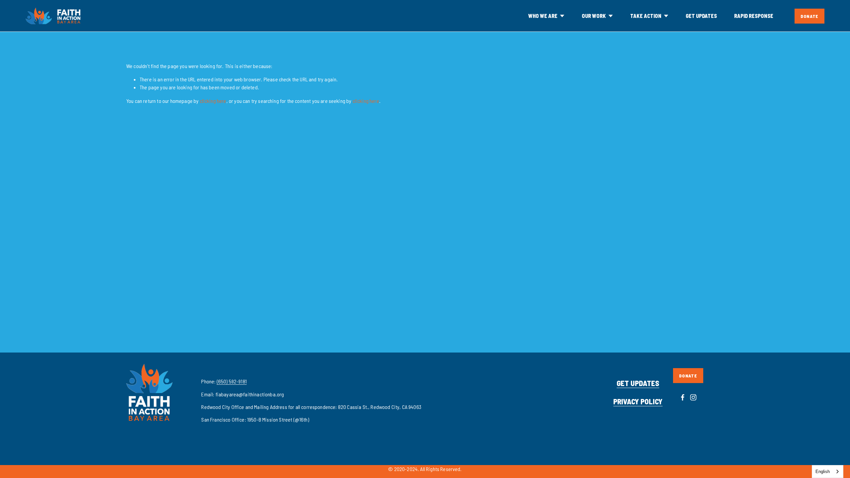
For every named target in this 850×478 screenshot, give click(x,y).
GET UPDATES (701, 16)
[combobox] (827, 471)
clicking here (213, 101)
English (822, 471)
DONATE (809, 16)
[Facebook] (682, 397)
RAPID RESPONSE (753, 16)
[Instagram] (693, 397)
